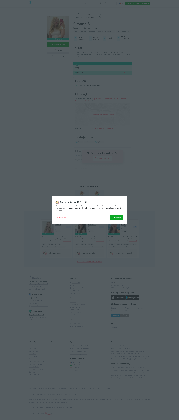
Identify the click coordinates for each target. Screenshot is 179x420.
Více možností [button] (61, 217)
